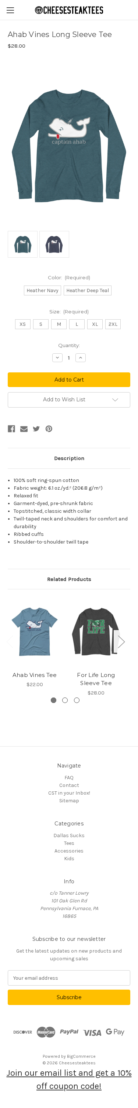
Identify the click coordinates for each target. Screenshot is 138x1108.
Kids (69, 858)
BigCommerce (81, 1056)
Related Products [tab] (69, 579)
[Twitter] (36, 429)
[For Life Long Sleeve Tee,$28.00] (96, 632)
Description (69, 458)
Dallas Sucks (69, 835)
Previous (9, 641)
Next (121, 641)
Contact (69, 785)
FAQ (69, 777)
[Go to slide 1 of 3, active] (53, 700)
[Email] (24, 429)
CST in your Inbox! (69, 793)
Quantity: (69, 345)
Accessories (69, 851)
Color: (69, 277)
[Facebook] (11, 429)
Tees (69, 843)
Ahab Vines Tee (35, 674)
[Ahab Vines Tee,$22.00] (34, 632)
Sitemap (69, 801)
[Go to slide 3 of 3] (76, 700)
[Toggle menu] (10, 10)
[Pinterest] (49, 429)
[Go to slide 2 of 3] (65, 700)
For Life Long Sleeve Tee (96, 679)
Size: (69, 311)
